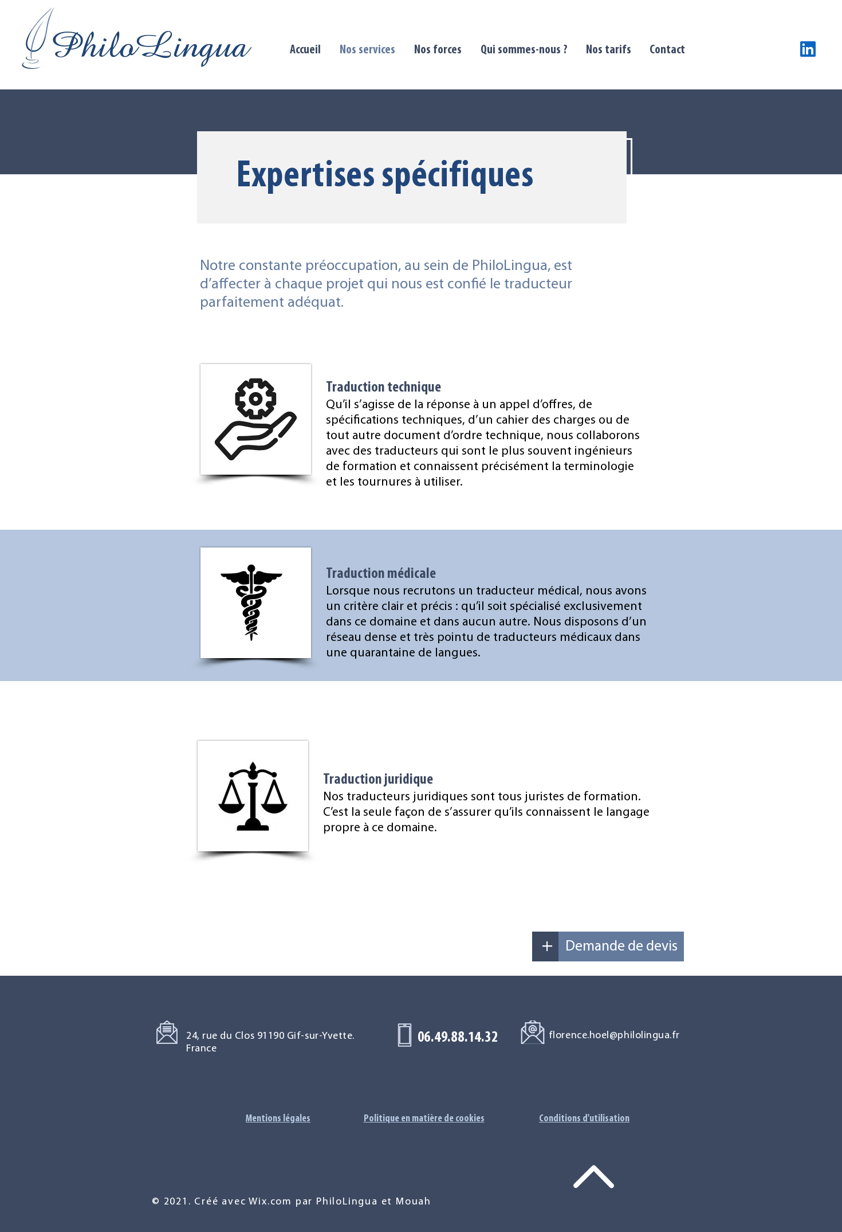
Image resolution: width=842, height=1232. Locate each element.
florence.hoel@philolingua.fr (614, 1036)
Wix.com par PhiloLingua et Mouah (340, 1202)
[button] (547, 946)
